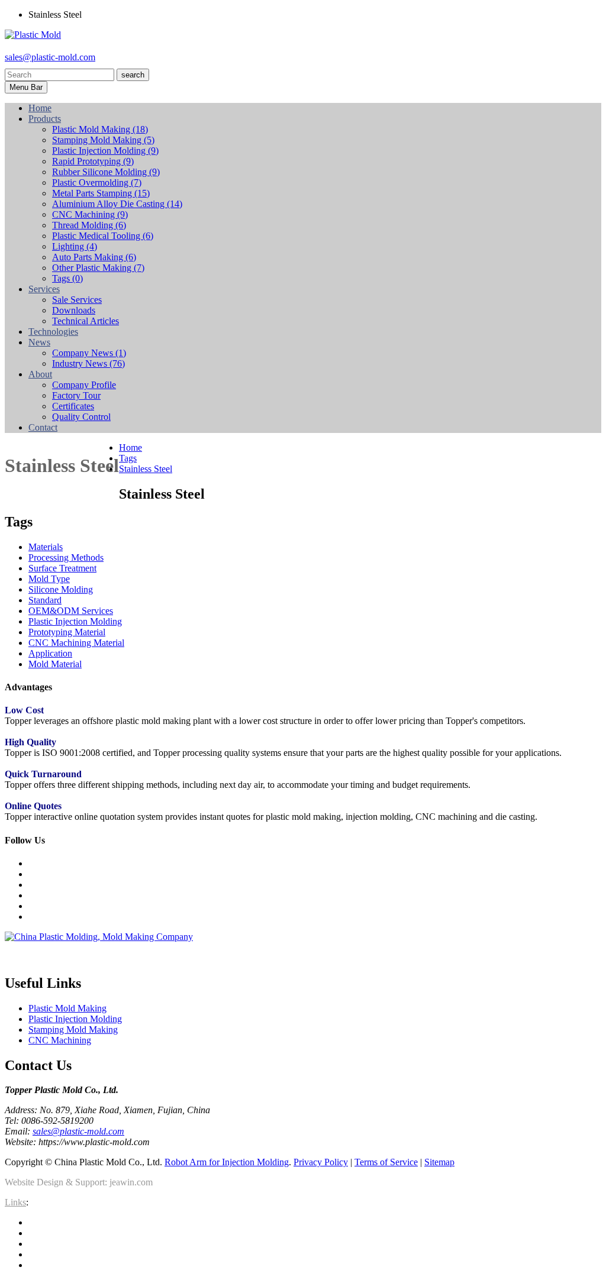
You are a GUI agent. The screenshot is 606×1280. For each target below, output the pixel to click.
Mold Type (49, 579)
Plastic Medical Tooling (102, 236)
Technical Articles (85, 321)
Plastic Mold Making (100, 129)
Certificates (73, 406)
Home (130, 447)
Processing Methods (66, 557)
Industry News (88, 363)
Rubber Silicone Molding (106, 172)
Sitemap (439, 1162)
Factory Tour (76, 395)
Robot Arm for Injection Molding (227, 1162)
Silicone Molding (60, 589)
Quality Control (81, 417)
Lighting (74, 246)
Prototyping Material (66, 632)
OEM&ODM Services (70, 611)
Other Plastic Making (98, 268)
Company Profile (84, 385)
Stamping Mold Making (103, 140)
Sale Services (77, 300)
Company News (89, 353)
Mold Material (55, 664)
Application (50, 653)
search (132, 74)
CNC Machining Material (76, 643)
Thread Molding (89, 225)
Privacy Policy (321, 1162)
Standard (45, 600)
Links (15, 1202)
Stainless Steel (145, 469)
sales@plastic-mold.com (50, 57)
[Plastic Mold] (33, 35)
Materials (45, 547)
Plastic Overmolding (96, 182)
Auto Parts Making (94, 257)
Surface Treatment (62, 568)
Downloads (73, 310)
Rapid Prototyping (93, 161)
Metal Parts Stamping (101, 193)
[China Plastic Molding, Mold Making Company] (99, 937)
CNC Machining (90, 214)
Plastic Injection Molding (105, 151)
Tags (67, 278)
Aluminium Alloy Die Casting (117, 204)
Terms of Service (386, 1162)
